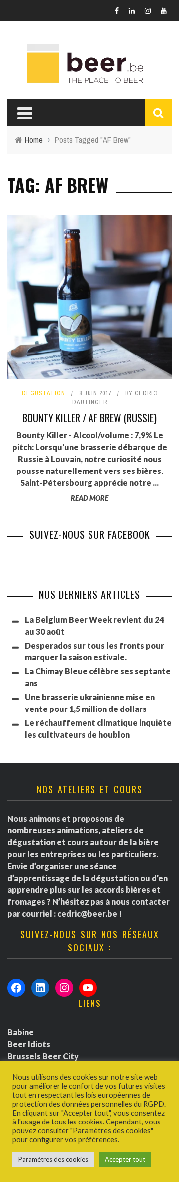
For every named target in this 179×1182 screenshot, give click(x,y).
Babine (20, 1032)
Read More (89, 498)
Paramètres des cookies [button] (53, 1159)
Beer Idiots (28, 1044)
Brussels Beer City (43, 1056)
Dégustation (43, 393)
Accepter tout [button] (125, 1159)
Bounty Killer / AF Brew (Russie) (89, 418)
